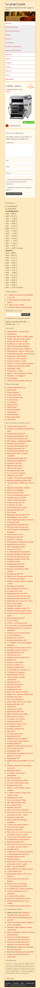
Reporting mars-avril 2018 (15, 586)
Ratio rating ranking (13, 417)
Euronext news (12, 334)
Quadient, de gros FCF (14, 463)
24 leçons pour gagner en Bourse (18, 824)
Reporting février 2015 (14, 785)
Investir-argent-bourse (14, 395)
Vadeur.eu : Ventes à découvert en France (20, 363)
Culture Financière (13, 392)
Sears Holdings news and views (17, 588)
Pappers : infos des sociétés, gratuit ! (18, 339)
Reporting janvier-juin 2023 (16, 448)
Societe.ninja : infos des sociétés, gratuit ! (20, 336)
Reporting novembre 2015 (15, 711)
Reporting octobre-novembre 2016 (18, 657)
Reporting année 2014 (14, 807)
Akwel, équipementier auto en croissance (20, 520)
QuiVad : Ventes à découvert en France (20, 373)
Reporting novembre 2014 (15, 817)
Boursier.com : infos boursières (17, 356)
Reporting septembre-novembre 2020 (19, 480)
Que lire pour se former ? (12, 31)
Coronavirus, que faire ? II (15, 502)
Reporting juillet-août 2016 (16, 674)
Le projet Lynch (15, 4)
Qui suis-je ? (9, 39)
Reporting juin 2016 (13, 682)
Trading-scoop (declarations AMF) (18, 366)
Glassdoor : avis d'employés (16, 376)
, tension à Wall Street (18, 810)
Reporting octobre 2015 (15, 721)
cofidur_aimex (10, 978)
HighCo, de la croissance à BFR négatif (20, 694)
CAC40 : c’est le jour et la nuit (17, 623)
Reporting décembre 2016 (15, 652)
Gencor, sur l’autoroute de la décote (18, 898)
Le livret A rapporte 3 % (15, 665)
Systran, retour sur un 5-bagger (17, 883)
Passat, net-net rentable (14, 603)
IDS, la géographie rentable (16, 547)
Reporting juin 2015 (13, 751)
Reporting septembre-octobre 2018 (18, 559)
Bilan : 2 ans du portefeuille (16, 866)
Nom (7, 160)
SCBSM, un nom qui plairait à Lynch (19, 611)
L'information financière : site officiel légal (20, 353)
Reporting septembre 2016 (15, 667)
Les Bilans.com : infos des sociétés (18, 344)
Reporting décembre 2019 (15, 510)
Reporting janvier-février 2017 (17, 640)
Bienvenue (8, 23)
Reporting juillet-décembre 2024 (17, 436)
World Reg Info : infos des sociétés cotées (20, 351)
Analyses (8, 59)
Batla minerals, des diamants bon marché (20, 542)
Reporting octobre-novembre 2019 (18, 515)
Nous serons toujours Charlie (16, 800)
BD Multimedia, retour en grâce (17, 517)
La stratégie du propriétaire (16, 566)
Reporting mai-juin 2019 (15, 537)
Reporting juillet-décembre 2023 (17, 446)
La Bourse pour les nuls (15, 733)
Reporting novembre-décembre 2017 (19, 598)
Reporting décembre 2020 (15, 470)
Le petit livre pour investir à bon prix (19, 906)
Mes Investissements (13, 409)
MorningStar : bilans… (14, 368)
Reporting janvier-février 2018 (17, 593)
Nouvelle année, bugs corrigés (17, 507)
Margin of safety (12, 404)
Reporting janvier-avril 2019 (16, 544)
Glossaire (8, 35)
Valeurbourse (11, 419)
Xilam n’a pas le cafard (14, 709)
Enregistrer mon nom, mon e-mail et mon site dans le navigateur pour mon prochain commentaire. (19, 181)
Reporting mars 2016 (14, 687)
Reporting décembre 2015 (15, 704)
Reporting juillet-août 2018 (16, 564)
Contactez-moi (9, 43)
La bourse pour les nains (15, 397)
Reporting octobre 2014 (15, 829)
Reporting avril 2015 (14, 770)
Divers (7, 75)
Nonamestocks (12, 412)
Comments (30, 983)
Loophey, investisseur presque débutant (20, 478)
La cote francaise (12, 400)
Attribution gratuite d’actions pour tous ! (20, 746)
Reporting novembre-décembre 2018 (19, 554)
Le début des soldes (13, 561)
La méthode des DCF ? (14, 726)
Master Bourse (12, 407)
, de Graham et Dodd (19, 625)
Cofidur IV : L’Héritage (15, 539)
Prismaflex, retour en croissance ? (18, 650)
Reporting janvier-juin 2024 (16, 443)
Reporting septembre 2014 (15, 842)
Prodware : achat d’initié (15, 662)
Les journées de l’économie (16, 719)
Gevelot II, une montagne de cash (18, 556)
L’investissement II (15, 534)
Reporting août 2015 (14, 736)
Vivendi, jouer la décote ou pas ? (17, 438)
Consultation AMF (13, 522)
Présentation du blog (11, 27)
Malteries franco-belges (14, 465)
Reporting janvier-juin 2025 (16, 433)
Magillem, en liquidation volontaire (18, 488)
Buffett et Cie (11, 660)
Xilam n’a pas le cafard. (16, 305)
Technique (8, 63)
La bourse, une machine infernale (18, 741)
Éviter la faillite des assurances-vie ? (19, 670)
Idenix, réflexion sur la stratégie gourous (20, 869)
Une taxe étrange (12, 620)
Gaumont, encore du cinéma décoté (18, 633)
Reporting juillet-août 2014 (16, 856)
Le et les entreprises (16, 473)
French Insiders (12, 378)
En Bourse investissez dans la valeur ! (19, 647)
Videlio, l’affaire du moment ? (17, 500)
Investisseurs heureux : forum (16, 361)
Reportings (8, 54)
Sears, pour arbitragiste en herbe (17, 780)
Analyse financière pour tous (16, 387)
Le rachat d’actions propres (16, 896)
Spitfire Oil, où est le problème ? (17, 738)
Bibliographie (9, 79)
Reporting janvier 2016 (14, 697)
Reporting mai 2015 (13, 758)
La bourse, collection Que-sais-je (17, 783)
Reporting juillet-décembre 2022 (17, 451)
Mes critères (11, 731)
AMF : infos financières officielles (18, 346)
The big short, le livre (14, 655)
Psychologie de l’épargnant (16, 672)
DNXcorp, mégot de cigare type (17, 527)
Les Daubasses (12, 402)
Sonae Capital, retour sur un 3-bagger (19, 702)
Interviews (8, 71)
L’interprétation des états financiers (18, 839)
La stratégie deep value (14, 591)
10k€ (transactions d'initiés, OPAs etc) (19, 381)
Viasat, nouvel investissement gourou (19, 837)
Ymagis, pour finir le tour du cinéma (19, 596)
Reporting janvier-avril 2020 (16, 497)
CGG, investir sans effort (15, 748)
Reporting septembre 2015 (15, 729)
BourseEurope (12, 390)
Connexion (15, 983)
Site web (8, 173)
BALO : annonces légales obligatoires (19, 349)
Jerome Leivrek (12, 917)
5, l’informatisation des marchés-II (18, 854)
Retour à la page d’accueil (13, 50)
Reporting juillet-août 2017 (16, 618)
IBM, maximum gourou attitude (17, 714)
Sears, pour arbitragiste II (15, 699)
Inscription (8, 983)
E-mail (8, 167)
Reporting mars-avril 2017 (15, 638)
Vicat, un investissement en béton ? (18, 495)
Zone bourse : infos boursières (17, 358)
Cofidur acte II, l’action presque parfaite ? (20, 852)
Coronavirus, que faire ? (15, 505)
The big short (11, 706)
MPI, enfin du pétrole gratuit (16, 802)
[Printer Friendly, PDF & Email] (28, 122)
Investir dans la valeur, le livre (16, 724)
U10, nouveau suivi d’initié (16, 579)
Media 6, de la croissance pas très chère (20, 576)
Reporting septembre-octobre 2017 (18, 608)
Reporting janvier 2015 (14, 797)
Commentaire (10, 142)
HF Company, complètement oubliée (19, 441)
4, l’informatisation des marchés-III (18, 552)
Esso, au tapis (11, 512)
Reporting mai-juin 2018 (15, 574)
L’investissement (14, 871)
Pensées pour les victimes (15, 716)
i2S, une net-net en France (15, 827)
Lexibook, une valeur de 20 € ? (17, 426)
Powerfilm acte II (12, 849)
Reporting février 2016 (14, 689)
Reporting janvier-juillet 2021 (16, 461)
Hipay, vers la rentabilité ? (15, 490)
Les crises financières (14, 635)
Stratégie (8, 67)
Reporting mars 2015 (14, 778)
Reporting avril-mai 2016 (15, 684)
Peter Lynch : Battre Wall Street (17, 692)
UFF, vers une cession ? (15, 468)
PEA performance (13, 414)
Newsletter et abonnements (13, 46)
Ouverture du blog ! (13, 859)
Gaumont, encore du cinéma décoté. (20, 307)
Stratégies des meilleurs (14, 606)
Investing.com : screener (15, 371)
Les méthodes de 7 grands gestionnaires (20, 888)
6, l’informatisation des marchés (17, 886)
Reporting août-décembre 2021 (17, 458)
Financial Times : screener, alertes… (19, 331)
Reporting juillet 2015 (14, 743)
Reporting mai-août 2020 (15, 492)
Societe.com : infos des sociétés (17, 341)
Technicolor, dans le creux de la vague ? (20, 601)
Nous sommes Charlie (14, 805)
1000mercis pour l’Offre (15, 475)
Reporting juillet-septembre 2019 (17, 524)
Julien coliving (12, 932)
